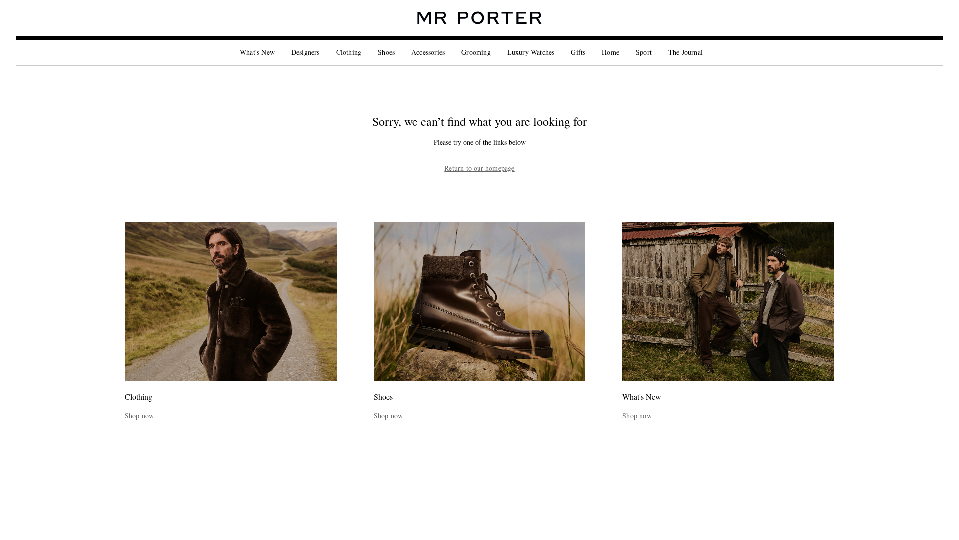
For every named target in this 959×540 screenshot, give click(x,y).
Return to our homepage (479, 168)
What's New (257, 52)
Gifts (578, 52)
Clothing (349, 52)
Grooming (476, 52)
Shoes (386, 52)
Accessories (428, 52)
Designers (305, 52)
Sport (644, 52)
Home (610, 52)
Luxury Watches (531, 52)
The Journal (685, 52)
